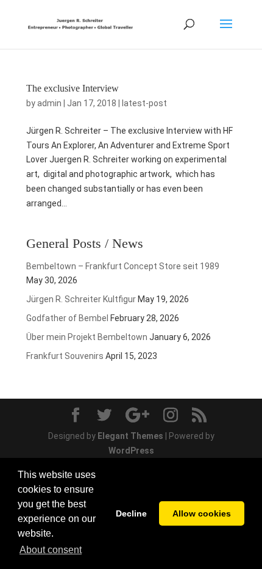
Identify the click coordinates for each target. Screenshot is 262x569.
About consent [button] (50, 550)
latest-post (144, 103)
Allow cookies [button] (201, 513)
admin (49, 103)
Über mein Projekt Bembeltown (86, 337)
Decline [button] (131, 513)
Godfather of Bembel (67, 318)
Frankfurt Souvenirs (65, 356)
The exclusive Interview (72, 88)
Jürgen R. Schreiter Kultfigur (81, 299)
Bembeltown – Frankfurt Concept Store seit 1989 (122, 266)
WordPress (131, 450)
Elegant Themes (130, 436)
